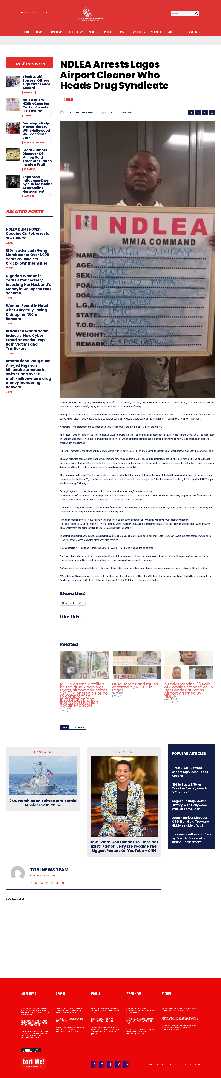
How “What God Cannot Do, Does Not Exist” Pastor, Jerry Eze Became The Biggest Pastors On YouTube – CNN (124, 846)
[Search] (196, 13)
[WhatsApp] (212, 112)
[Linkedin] (42, 880)
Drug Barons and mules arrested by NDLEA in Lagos (135, 687)
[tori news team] (62, 112)
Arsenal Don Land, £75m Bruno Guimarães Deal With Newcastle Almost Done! (70, 1030)
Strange (29, 169)
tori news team (85, 112)
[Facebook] (191, 112)
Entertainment (33, 142)
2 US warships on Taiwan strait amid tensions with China (43, 803)
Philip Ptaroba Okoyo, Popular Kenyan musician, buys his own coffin (140, 1010)
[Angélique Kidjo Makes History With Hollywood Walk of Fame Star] (13, 128)
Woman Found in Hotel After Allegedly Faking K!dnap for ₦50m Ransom (27, 312)
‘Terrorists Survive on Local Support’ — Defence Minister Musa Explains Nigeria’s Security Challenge (34, 1035)
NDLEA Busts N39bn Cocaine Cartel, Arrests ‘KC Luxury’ (35, 105)
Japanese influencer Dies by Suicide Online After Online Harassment (37, 184)
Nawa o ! (29, 196)
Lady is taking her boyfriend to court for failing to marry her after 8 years (180, 1018)
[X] (198, 112)
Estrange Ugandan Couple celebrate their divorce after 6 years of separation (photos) (179, 1028)
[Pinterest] (205, 112)
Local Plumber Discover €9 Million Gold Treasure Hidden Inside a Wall (37, 157)
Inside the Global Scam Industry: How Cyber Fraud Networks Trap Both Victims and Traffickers (27, 340)
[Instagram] (36, 880)
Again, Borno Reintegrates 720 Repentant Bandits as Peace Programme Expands (35, 1023)
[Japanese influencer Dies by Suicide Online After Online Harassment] (13, 181)
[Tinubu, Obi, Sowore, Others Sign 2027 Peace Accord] (13, 81)
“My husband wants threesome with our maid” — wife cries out (140, 1021)
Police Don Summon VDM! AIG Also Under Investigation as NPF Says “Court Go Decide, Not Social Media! (35, 1011)
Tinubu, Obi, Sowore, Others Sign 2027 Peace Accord (36, 82)
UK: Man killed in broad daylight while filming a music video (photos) (179, 1009)
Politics (29, 92)
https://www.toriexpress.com (42, 875)
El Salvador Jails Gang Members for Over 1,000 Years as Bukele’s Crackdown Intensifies (27, 257)
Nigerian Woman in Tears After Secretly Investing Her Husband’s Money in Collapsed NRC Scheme (28, 284)
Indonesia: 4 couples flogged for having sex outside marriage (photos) (140, 1032)
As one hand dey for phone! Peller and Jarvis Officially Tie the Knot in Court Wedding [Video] (105, 1031)
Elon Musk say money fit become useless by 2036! (102, 1020)
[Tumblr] (47, 880)
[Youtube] (63, 880)
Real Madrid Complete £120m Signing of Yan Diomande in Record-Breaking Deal (69, 1010)
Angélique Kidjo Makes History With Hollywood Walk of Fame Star (36, 130)
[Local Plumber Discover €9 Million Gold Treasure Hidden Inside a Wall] (13, 154)
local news (77, 727)
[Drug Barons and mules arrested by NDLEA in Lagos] (136, 665)
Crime (27, 116)
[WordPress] (57, 880)
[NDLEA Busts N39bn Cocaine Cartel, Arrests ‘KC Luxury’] (13, 104)
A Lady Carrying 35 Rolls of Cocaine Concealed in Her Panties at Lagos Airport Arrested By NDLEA (188, 690)
